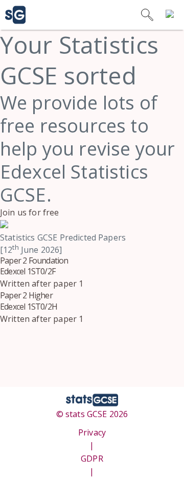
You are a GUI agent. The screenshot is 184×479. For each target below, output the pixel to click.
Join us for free (29, 212)
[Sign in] (171, 15)
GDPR (92, 458)
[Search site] (147, 15)
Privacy (92, 432)
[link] (13, 15)
